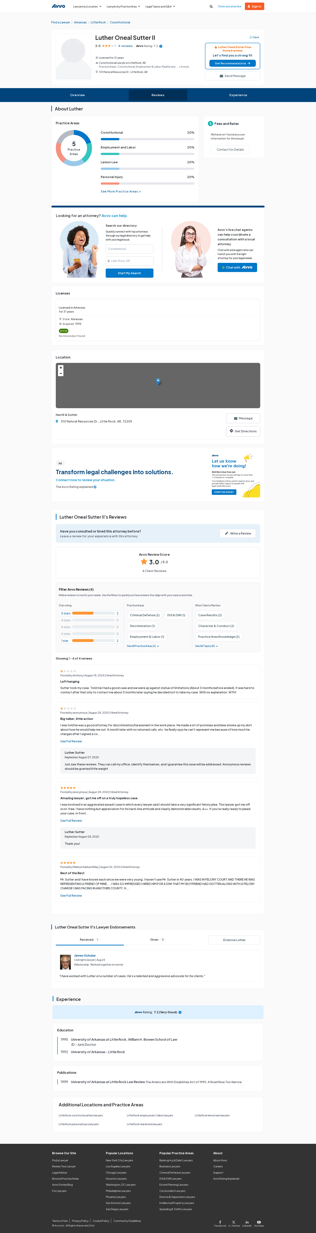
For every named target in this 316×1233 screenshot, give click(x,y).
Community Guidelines (127, 1220)
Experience (238, 95)
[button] (232, 63)
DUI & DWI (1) (176, 615)
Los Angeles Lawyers (118, 1166)
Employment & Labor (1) (147, 637)
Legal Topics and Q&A (159, 6)
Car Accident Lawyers (172, 1190)
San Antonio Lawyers (118, 1202)
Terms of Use (60, 1220)
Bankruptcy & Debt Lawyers (176, 1160)
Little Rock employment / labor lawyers (150, 1115)
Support (218, 1172)
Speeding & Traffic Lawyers (175, 1209)
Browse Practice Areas (65, 1178)
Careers (218, 1166)
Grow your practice (229, 6)
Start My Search (129, 273)
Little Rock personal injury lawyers (79, 1124)
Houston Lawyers (116, 1178)
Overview (77, 95)
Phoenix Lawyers (116, 1196)
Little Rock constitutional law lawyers (81, 1115)
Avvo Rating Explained (226, 1178)
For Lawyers (59, 1190)
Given (157, 939)
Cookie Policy (101, 1220)
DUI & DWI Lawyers (170, 1178)
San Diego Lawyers (117, 1209)
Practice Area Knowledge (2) (219, 637)
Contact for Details (230, 149)
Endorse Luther (234, 940)
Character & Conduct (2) (216, 626)
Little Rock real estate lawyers (144, 1124)
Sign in (256, 6)
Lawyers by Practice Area (122, 6)
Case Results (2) (210, 615)
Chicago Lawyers (116, 1172)
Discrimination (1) (142, 626)
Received (89, 939)
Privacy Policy (80, 1220)
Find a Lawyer (60, 1160)
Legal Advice (59, 1172)
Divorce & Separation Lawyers (177, 1196)
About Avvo (220, 1160)
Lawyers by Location (85, 6)
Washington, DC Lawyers (121, 1184)
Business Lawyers (169, 1166)
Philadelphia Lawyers (118, 1190)
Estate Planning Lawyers (173, 1184)
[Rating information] (160, 46)
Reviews (158, 95)
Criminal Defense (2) (145, 615)
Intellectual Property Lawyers (176, 1202)
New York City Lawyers (119, 1160)
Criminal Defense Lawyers (174, 1172)
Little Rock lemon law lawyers (212, 1115)
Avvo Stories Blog (62, 1184)
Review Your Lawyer (64, 1166)
